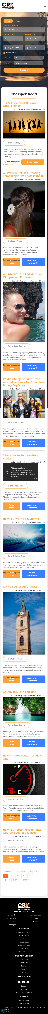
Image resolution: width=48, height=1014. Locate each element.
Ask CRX (24, 989)
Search (24, 70)
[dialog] (3, 1011)
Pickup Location (10, 26)
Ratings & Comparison (24, 932)
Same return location (15, 53)
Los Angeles (12, 915)
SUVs (24, 969)
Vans (18, 21)
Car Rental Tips (9, 818)
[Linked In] (23, 982)
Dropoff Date (9, 44)
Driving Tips (7, 575)
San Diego (12, 921)
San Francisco (12, 918)
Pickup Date (8, 35)
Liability (43, 1007)
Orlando (36, 918)
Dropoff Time (31, 44)
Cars (8, 21)
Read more (35, 162)
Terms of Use (34, 1007)
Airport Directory (24, 939)
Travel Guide (24, 949)
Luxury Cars (24, 959)
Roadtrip (6, 368)
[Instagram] (27, 982)
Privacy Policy (23, 1007)
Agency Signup (24, 1003)
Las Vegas (12, 925)
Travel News (8, 164)
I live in (6, 63)
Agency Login (24, 1000)
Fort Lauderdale (36, 915)
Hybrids (24, 966)
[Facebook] (19, 982)
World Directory (24, 936)
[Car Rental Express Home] (8, 5)
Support (24, 986)
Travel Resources (24, 945)
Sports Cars (24, 963)
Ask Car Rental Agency (24, 992)
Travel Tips (7, 263)
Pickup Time (30, 35)
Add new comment (32, 261)
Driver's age (8, 58)
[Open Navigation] (45, 5)
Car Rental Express (8, 1010)
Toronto (36, 921)
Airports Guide (24, 942)
